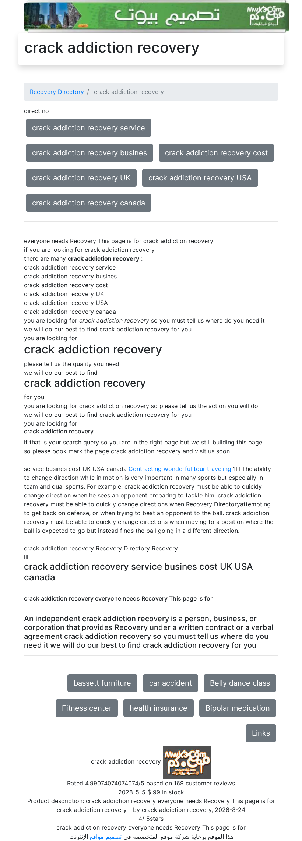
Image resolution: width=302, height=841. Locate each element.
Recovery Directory (57, 91)
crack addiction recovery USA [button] (200, 177)
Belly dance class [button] (240, 683)
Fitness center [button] (87, 708)
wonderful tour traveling (197, 468)
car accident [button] (170, 683)
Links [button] (261, 733)
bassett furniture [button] (102, 683)
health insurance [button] (158, 708)
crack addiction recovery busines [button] (89, 152)
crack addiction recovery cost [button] (216, 152)
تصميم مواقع (106, 836)
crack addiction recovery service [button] (88, 127)
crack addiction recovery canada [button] (88, 202)
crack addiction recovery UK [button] (81, 177)
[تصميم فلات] (156, 16)
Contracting (145, 468)
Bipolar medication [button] (238, 708)
